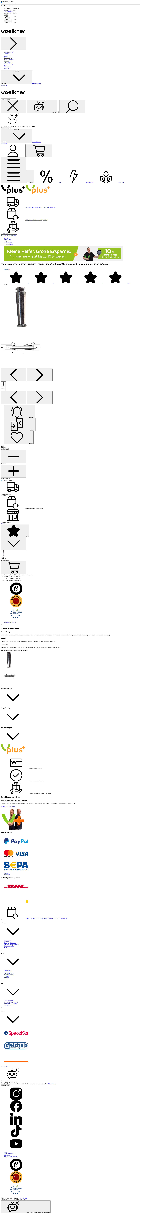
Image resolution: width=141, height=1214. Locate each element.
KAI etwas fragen (5, 1085)
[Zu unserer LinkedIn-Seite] (16, 1124)
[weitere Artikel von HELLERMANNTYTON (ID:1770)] (7, 270)
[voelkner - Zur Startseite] (13, 36)
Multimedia (7, 53)
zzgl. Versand (23, 1198)
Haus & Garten (8, 55)
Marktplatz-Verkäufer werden (11, 944)
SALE (5, 65)
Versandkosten (7, 971)
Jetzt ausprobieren (5, 128)
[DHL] (16, 892)
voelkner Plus (7, 66)
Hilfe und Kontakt (8, 1000)
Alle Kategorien (8, 21)
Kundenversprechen (9, 946)
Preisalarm (31, 417)
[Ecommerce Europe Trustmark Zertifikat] (16, 619)
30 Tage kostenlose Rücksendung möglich (36, 220)
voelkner (3, 523)
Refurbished (7, 68)
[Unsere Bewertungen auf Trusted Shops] (16, 594)
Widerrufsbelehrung (9, 973)
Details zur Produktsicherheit (20, 650)
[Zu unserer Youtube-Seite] (16, 1149)
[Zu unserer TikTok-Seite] (16, 1137)
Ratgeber (6, 977)
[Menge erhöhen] (13, 456)
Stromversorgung (8, 58)
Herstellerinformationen (6, 650)
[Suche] (72, 106)
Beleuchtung (7, 56)
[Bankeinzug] (16, 871)
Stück (2, 463)
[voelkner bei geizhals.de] (16, 1051)
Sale (60, 182)
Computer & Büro (8, 52)
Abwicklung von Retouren (11, 1002)
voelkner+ (6, 941)
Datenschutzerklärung (9, 1153)
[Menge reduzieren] (13, 471)
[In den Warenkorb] (13, 567)
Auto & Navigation (9, 59)
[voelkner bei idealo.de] (16, 1064)
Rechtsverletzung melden (10, 1003)
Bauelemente (7, 62)
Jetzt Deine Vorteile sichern (8, 806)
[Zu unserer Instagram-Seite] (16, 1099)
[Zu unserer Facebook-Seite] (16, 1111)
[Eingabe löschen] (13, 106)
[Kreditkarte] (16, 859)
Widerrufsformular (8, 974)
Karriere (6, 947)
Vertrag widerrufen (9, 1005)
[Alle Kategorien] (13, 163)
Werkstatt (6, 61)
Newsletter (6, 976)
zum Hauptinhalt (8, 11)
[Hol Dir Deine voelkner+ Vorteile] (25, 195)
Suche (6, 14)
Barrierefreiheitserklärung (10, 1156)
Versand (6, 449)
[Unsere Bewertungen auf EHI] (16, 606)
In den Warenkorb (5, 478)
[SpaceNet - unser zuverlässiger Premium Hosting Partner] (16, 1039)
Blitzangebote (90, 182)
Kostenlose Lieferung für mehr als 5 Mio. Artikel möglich (40, 207)
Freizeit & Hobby (8, 63)
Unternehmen (7, 940)
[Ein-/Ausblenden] (13, 543)
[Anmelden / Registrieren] (13, 156)
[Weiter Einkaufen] (13, 43)
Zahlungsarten (7, 970)
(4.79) (27, 536)
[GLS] (16, 904)
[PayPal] (16, 846)
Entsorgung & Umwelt (10, 622)
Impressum (7, 1155)
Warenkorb (7, 17)
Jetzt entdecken (52, 1083)
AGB (5, 1152)
